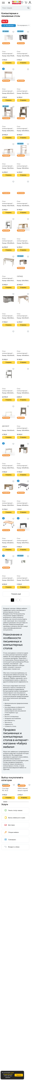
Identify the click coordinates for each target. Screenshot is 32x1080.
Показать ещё (16, 594)
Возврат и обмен (13, 847)
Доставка (11, 825)
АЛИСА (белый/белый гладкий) (23, 789)
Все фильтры (10, 25)
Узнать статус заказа (15, 810)
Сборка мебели (13, 832)
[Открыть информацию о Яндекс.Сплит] (8, 58)
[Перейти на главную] (16, 3)
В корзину (8, 62)
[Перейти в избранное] (22, 3)
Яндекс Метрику (8, 1074)
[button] (9, 2)
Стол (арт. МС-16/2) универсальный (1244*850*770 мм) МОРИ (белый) (7, 790)
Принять (18, 1075)
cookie (12, 1072)
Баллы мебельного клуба (16, 818)
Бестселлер (6, 43)
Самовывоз (12, 839)
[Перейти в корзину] (26, 3)
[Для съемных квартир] (3, 69)
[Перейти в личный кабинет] (30, 3)
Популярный (6, 118)
